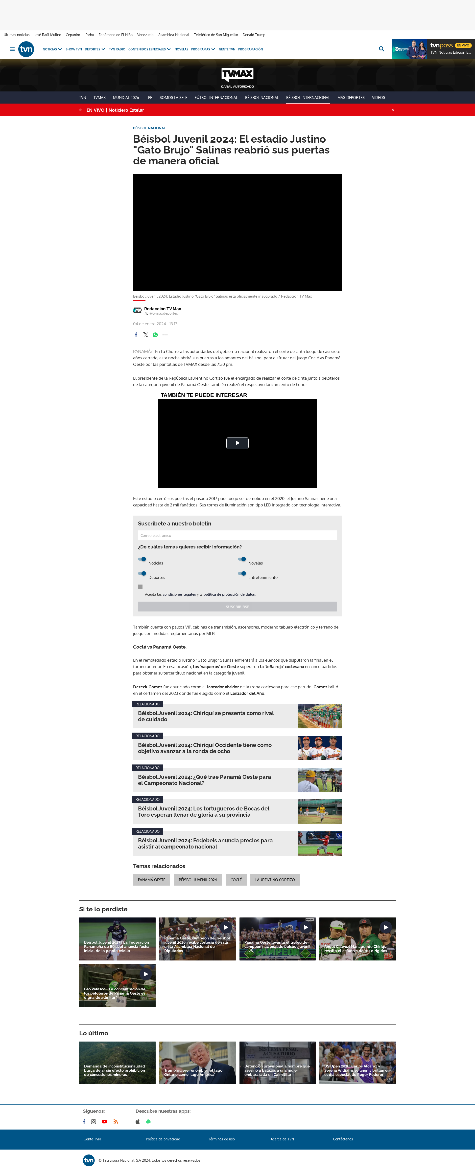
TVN (82, 97)
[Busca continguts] (381, 49)
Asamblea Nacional (173, 35)
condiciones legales (179, 594)
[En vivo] (435, 43)
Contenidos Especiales (147, 49)
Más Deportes (351, 97)
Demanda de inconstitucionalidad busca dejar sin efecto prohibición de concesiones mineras (114, 1070)
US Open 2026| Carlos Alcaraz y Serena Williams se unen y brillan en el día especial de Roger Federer (357, 1070)
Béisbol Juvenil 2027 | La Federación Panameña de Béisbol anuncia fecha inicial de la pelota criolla (116, 946)
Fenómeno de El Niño (116, 35)
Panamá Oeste (151, 879)
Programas (200, 49)
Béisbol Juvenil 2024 (198, 879)
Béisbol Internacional (308, 97)
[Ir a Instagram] (94, 1122)
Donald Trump (254, 35)
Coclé (236, 879)
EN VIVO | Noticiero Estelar (115, 110)
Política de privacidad (163, 1139)
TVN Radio (117, 49)
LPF (149, 97)
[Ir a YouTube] (105, 1122)
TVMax (100, 97)
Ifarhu (89, 35)
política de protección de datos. (230, 594)
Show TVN (74, 49)
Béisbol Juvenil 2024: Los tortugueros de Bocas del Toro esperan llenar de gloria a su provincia (203, 812)
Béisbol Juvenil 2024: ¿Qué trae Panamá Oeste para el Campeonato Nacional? (204, 780)
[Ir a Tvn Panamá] (26, 49)
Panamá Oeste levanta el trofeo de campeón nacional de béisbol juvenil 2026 (277, 946)
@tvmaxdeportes (163, 313)
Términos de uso (221, 1139)
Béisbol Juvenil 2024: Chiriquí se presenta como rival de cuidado (206, 716)
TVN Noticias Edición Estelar (451, 52)
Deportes (92, 49)
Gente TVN (227, 49)
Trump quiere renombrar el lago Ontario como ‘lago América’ (193, 1072)
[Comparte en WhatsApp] (155, 335)
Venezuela (145, 35)
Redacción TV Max (162, 308)
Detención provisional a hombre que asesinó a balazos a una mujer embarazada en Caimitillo (277, 1070)
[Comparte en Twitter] (146, 335)
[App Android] (149, 1122)
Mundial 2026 (126, 97)
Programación (250, 49)
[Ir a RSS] (117, 1122)
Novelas (181, 49)
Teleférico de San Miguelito (216, 35)
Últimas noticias (17, 35)
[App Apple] (139, 1122)
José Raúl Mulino (47, 35)
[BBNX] (89, 1160)
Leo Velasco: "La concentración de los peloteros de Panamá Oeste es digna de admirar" (114, 993)
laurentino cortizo (275, 879)
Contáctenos (343, 1139)
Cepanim (73, 35)
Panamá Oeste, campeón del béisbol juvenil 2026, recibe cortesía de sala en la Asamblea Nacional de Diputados (197, 944)
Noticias (50, 49)
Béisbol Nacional (262, 97)
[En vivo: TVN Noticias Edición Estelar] (409, 49)
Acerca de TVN (282, 1139)
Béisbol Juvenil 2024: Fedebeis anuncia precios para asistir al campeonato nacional (205, 843)
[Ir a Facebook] (85, 1122)
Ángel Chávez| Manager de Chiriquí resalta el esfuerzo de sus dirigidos (355, 949)
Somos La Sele (173, 97)
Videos (378, 97)
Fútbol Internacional (216, 97)
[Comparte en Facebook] (136, 335)
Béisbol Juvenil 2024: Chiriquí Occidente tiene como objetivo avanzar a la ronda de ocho (205, 748)
